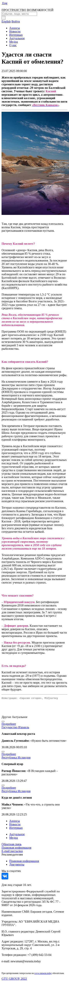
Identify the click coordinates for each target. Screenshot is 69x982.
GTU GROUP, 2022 (14, 978)
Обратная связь (11, 844)
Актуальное (17, 38)
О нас (13, 45)
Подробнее (9, 723)
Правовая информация (16, 847)
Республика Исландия (16, 757)
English (6, 21)
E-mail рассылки (12, 851)
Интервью (16, 34)
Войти (16, 21)
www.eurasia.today (43, 973)
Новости (15, 31)
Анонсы (14, 28)
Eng (4, 3)
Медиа (13, 41)
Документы (16, 864)
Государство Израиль (15, 727)
